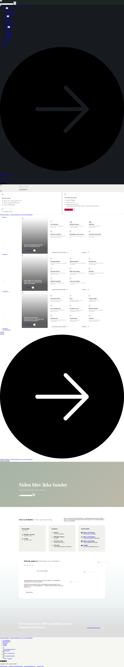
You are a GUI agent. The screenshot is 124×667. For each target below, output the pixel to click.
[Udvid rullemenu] (7, 217)
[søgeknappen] (34, 494)
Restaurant (5, 328)
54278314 (9, 658)
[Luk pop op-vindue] (1, 185)
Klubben (5, 254)
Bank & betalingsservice (29, 666)
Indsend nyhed (40, 666)
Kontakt (5, 645)
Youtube (85, 545)
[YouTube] (4, 661)
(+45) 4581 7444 (11, 653)
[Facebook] (1, 661)
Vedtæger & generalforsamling (16, 666)
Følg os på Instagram (89, 536)
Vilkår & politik (3, 666)
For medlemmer (6, 640)
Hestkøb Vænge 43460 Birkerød (9, 650)
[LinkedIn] (6, 661)
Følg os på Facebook (89, 532)
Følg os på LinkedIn (89, 541)
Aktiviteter (5, 291)
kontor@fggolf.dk (10, 656)
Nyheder (5, 644)
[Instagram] (2, 661)
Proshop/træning (6, 329)
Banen (4, 217)
